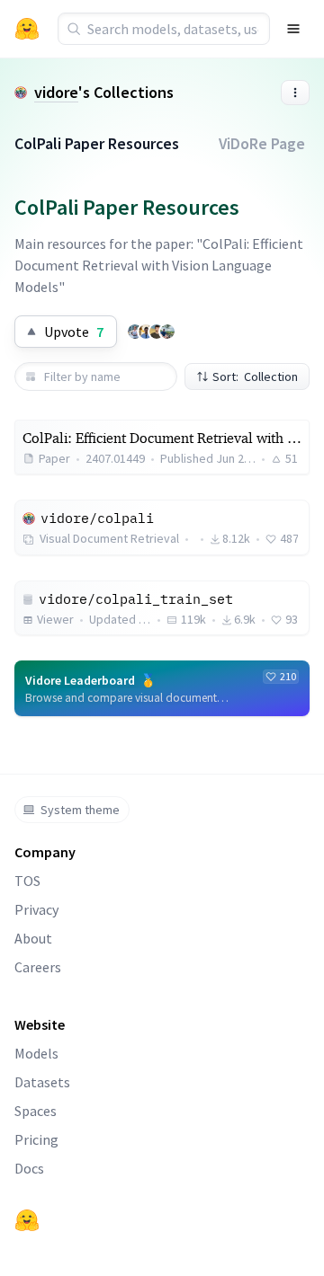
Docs (29, 1168)
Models (36, 1053)
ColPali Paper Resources (96, 144)
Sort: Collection (255, 376)
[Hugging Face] (27, 1220)
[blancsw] (135, 331)
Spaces (35, 1111)
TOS (27, 881)
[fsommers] (167, 331)
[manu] (156, 331)
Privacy (36, 909)
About (33, 938)
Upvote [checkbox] (74, 332)
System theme (80, 810)
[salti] (146, 331)
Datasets (42, 1082)
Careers (37, 967)
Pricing (36, 1139)
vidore (56, 92)
